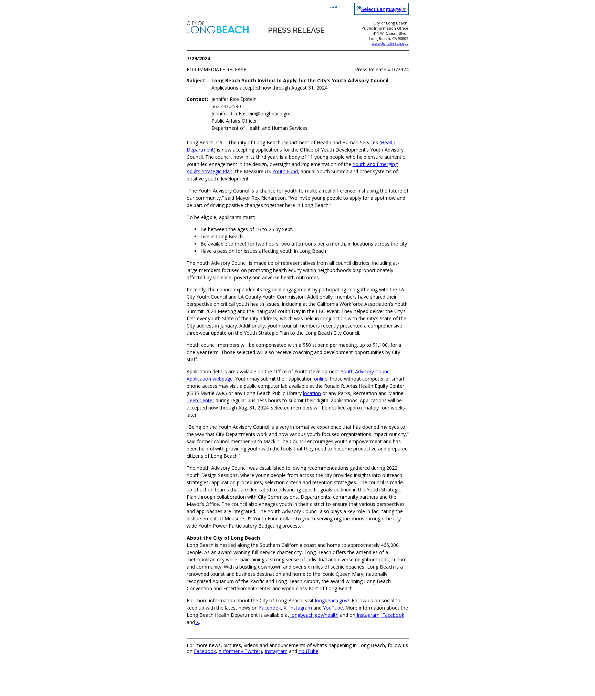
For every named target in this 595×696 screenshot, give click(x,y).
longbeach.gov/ (332, 600)
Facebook (270, 607)
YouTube (333, 607)
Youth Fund (285, 171)
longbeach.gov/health (314, 615)
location (312, 393)
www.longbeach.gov (390, 43)
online (320, 378)
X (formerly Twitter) (240, 651)
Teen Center (200, 400)
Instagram (300, 607)
